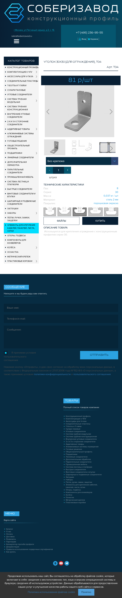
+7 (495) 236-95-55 (89, 33)
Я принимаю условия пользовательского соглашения (20, 356)
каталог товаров (21, 61)
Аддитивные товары (18, 129)
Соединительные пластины (22, 81)
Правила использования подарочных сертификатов (29, 549)
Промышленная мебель (20, 177)
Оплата (9, 534)
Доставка (10, 536)
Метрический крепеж (18, 256)
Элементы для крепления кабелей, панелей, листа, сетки (21, 228)
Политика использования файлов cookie (51, 592)
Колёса (11, 247)
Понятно (86, 592)
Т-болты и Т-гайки (16, 85)
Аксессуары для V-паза (20, 76)
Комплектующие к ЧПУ (19, 72)
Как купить (11, 552)
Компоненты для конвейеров (16, 241)
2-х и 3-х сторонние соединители (17, 123)
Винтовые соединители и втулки (21, 195)
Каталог (9, 529)
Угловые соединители (19, 94)
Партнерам (11, 542)
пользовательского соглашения (92, 374)
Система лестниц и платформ (18, 183)
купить (100, 220)
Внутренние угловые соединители (18, 115)
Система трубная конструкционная (17, 108)
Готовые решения (17, 141)
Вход (84, 39)
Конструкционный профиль (23, 67)
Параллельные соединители (15, 171)
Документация (12, 547)
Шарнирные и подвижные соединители (21, 202)
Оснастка (12, 252)
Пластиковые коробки (19, 261)
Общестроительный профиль (18, 147)
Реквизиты (11, 539)
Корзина (94, 39)
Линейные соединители (20, 157)
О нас (8, 531)
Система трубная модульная (17, 100)
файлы (61, 220)
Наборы (11, 213)
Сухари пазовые (16, 90)
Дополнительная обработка (17, 163)
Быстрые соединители (19, 189)
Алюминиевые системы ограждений (20, 135)
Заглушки (12, 208)
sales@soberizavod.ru (21, 36)
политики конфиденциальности (52, 374)
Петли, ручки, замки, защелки (18, 219)
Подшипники (14, 153)
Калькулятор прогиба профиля (20, 544)
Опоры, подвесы (16, 235)
